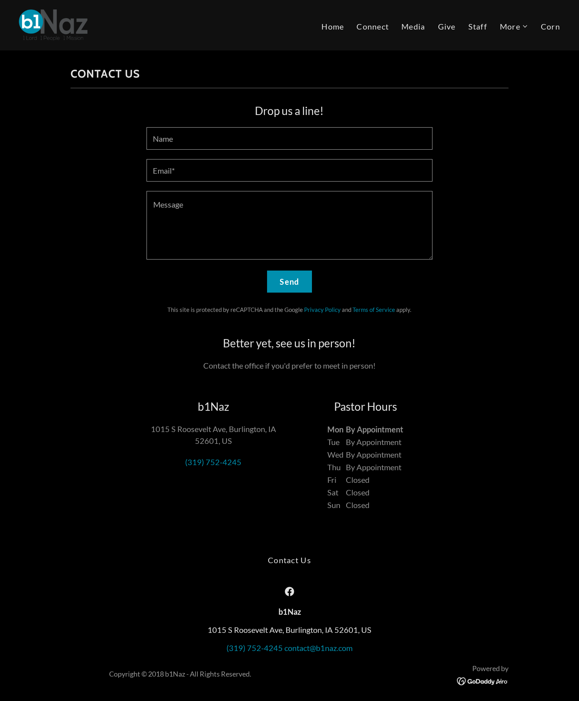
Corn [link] (550, 26)
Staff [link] (477, 26)
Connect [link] (372, 26)
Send (289, 281)
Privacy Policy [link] (322, 309)
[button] (514, 26)
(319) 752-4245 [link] (213, 462)
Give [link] (447, 26)
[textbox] (289, 138)
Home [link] (332, 26)
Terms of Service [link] (374, 309)
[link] (53, 24)
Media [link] (413, 26)
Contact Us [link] (289, 560)
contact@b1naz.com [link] (318, 648)
